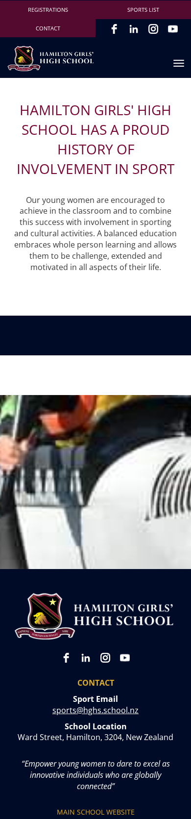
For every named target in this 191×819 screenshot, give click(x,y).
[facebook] (114, 29)
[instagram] (153, 29)
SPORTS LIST (143, 9)
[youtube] (173, 29)
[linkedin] (133, 29)
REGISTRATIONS (48, 9)
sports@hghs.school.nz (95, 710)
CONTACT (48, 28)
